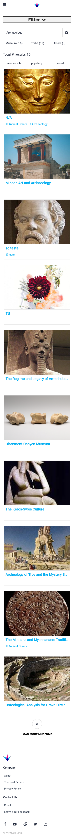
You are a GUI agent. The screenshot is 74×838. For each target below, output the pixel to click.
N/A (9, 117)
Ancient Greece (17, 124)
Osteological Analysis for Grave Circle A (37, 705)
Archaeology (40, 124)
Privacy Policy (12, 788)
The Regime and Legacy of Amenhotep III (37, 379)
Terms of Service (14, 782)
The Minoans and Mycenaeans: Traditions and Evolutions (37, 640)
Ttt (8, 313)
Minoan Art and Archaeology (28, 183)
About (7, 775)
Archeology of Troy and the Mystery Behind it (37, 574)
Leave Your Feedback (17, 812)
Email (7, 805)
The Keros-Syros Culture (25, 509)
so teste (12, 248)
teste (11, 254)
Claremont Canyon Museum (28, 444)
